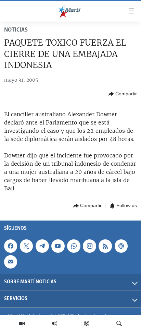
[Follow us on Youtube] (57, 245)
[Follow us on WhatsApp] (73, 245)
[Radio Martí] (54, 323)
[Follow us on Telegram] (42, 245)
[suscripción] (10, 261)
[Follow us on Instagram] (89, 245)
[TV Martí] (22, 323)
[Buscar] (119, 323)
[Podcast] (86, 323)
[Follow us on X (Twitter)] (26, 245)
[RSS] (105, 245)
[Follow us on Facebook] (10, 245)
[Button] (122, 94)
